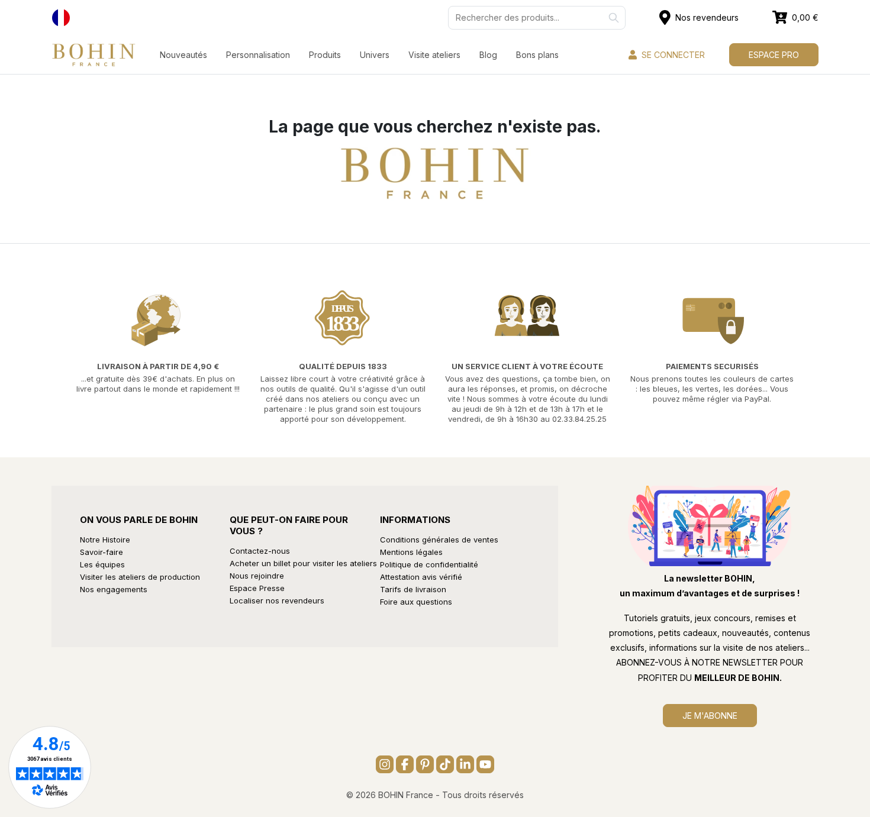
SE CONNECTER (673, 55)
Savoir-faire (101, 552)
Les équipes (102, 564)
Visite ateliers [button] (434, 55)
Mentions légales (411, 552)
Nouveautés (183, 55)
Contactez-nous (260, 551)
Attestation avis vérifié (421, 577)
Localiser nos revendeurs (277, 600)
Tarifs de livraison (413, 589)
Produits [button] (325, 55)
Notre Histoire (105, 539)
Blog (488, 55)
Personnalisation (258, 55)
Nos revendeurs (707, 17)
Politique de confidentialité (429, 564)
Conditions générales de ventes (439, 539)
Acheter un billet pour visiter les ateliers (303, 563)
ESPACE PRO (774, 55)
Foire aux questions (416, 601)
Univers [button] (374, 55)
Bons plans (537, 55)
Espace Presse (257, 588)
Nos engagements (113, 589)
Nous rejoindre (257, 575)
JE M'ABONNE (709, 716)
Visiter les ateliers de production (140, 577)
